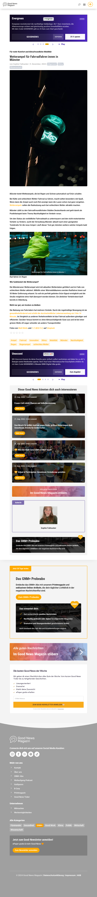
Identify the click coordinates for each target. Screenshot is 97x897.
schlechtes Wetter (41, 344)
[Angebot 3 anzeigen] (43, 44)
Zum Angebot (75, 372)
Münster (64, 340)
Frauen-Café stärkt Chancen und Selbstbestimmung (35, 403)
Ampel (13, 340)
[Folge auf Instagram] (12, 754)
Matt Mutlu (23, 328)
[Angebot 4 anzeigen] (47, 44)
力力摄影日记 (37, 328)
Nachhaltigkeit (77, 340)
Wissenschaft (16, 67)
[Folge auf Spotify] (30, 754)
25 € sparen (75, 37)
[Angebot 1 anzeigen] (38, 44)
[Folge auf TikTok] (37, 754)
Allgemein (52, 64)
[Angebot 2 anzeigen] (40, 44)
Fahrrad (23, 340)
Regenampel (25, 344)
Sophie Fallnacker (21, 64)
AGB (79, 875)
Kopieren (58, 37)
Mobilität (53, 340)
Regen (13, 344)
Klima (60, 64)
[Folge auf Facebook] (18, 754)
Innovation (34, 340)
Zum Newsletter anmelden (26, 850)
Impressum (70, 875)
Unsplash (51, 328)
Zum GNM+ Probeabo (28, 597)
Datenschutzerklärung (53, 875)
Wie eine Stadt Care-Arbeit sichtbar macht (35, 450)
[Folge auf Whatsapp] (24, 754)
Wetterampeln (16, 205)
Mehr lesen (20, 408)
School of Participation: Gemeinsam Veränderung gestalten (41, 472)
